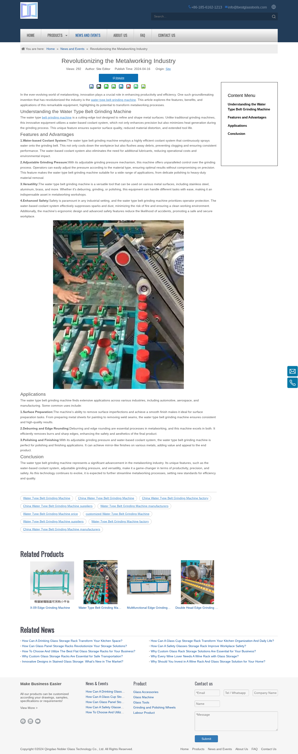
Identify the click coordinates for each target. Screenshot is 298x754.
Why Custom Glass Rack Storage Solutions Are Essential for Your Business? (203, 651)
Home (30, 35)
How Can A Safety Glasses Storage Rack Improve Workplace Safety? (198, 646)
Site (168, 69)
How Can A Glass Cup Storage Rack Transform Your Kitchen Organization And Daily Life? (212, 640)
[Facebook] (23, 721)
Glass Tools (141, 702)
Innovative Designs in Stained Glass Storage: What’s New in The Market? (72, 661)
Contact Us (166, 35)
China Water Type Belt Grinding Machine (106, 498)
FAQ (142, 35)
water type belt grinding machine (113, 99)
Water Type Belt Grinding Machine (46, 498)
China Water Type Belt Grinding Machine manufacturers (61, 529)
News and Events (87, 35)
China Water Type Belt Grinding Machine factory (175, 498)
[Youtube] (38, 721)
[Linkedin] (30, 721)
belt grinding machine (57, 117)
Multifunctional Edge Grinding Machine (149, 607)
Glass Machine (143, 697)
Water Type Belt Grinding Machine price (50, 514)
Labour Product (144, 712)
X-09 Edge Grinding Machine (50, 607)
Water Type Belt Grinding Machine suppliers (53, 521)
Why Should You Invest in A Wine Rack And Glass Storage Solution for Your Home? (208, 661)
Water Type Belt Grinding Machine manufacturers (134, 506)
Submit (206, 738)
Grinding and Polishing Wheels (154, 707)
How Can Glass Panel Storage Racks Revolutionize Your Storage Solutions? (74, 646)
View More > (29, 708)
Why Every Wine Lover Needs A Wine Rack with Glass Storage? (195, 656)
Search (273, 16)
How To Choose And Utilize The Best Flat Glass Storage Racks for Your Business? (78, 651)
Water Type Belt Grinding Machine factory (120, 521)
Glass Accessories (145, 692)
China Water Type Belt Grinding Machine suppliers (57, 506)
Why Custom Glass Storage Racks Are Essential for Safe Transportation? (72, 656)
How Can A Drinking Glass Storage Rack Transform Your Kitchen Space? (72, 640)
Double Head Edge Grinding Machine (197, 607)
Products (55, 35)
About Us (120, 35)
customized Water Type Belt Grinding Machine (117, 514)
